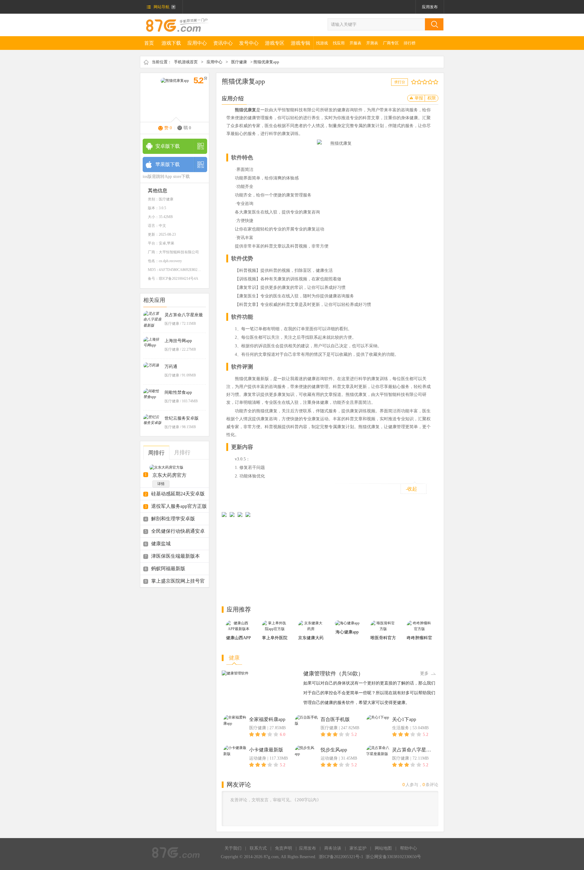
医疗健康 (239, 62)
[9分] (434, 82)
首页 (149, 43)
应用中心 (197, 43)
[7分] (428, 82)
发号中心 (249, 43)
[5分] (423, 82)
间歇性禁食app (178, 392)
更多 (424, 673)
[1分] (412, 82)
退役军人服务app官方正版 (179, 506)
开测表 (372, 43)
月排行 (182, 452)
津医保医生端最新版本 (175, 556)
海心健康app (347, 632)
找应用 (339, 43)
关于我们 (233, 848)
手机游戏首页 (186, 62)
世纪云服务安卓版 (182, 418)
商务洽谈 (332, 848)
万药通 (171, 366)
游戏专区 (274, 43)
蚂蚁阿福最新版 (168, 568)
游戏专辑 (300, 43)
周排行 (156, 453)
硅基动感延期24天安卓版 (178, 493)
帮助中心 (408, 848)
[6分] (426, 82)
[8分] (431, 82)
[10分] (437, 82)
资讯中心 (223, 43)
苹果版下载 (167, 164)
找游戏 (322, 43)
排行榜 (409, 43)
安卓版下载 (167, 146)
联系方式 (258, 848)
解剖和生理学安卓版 (173, 518)
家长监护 (358, 848)
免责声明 (283, 848)
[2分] (415, 82)
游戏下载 (171, 43)
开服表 (355, 43)
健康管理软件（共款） (333, 674)
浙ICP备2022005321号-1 (341, 856)
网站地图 (383, 848)
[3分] (417, 82)
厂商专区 (391, 43)
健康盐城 (161, 543)
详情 (161, 484)
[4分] (420, 82)
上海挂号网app (178, 340)
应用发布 (430, 7)
